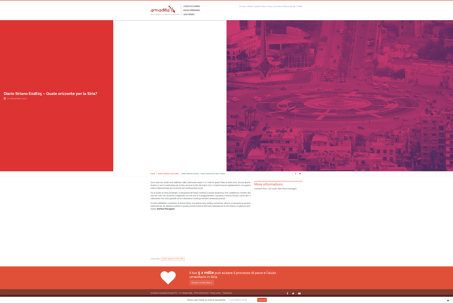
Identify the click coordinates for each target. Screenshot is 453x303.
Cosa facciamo (191, 6)
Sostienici (189, 14)
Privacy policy (215, 293)
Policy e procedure (275, 6)
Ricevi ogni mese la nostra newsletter (206, 300)
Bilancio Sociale (289, 6)
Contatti (299, 6)
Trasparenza (227, 293)
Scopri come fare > (201, 282)
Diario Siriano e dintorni (173, 259)
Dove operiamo (191, 10)
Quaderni (257, 6)
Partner (250, 6)
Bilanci (264, 6)
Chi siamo (243, 6)
